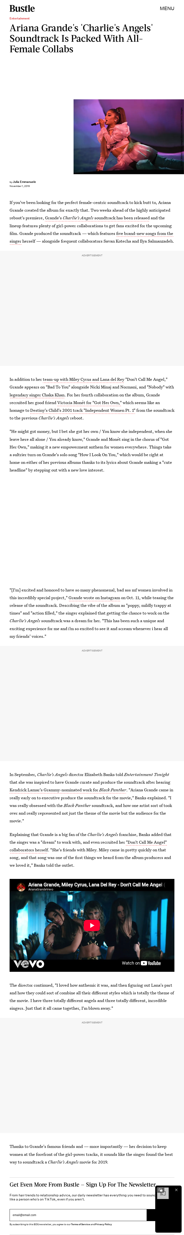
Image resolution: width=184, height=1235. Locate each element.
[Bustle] (22, 8)
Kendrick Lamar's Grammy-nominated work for (68, 790)
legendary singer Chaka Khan (37, 395)
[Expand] (160, 1190)
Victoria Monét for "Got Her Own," (89, 402)
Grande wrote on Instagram (94, 597)
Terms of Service (80, 1224)
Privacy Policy (103, 1224)
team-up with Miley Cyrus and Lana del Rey (83, 379)
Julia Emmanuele (24, 182)
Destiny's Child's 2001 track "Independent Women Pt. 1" (82, 410)
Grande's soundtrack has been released (97, 218)
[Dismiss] (176, 1190)
